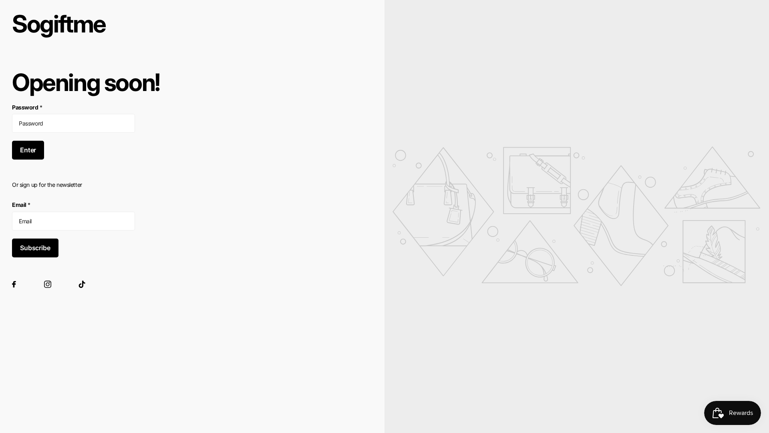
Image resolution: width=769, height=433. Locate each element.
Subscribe (35, 248)
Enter (28, 150)
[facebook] (14, 284)
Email (21, 204)
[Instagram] (47, 284)
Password (27, 107)
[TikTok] (82, 284)
